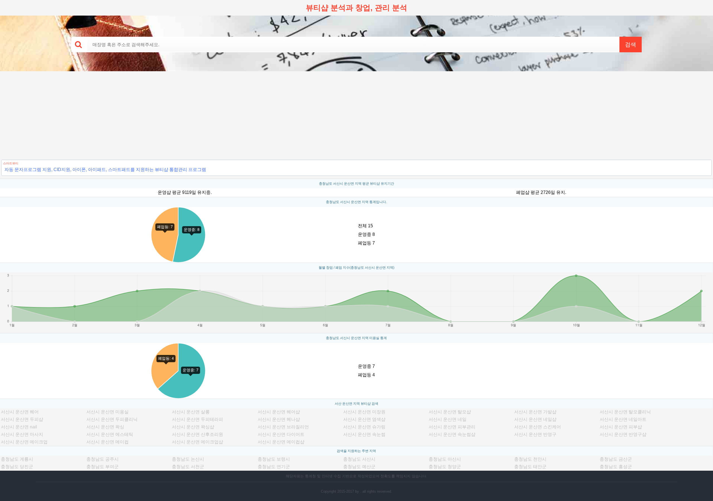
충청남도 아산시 (445, 459)
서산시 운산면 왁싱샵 (193, 427)
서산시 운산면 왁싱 (105, 427)
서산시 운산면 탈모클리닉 (625, 411)
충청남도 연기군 (274, 466)
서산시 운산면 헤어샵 (279, 411)
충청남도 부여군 (102, 466)
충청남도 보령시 (274, 459)
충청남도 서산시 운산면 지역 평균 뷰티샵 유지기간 (356, 184)
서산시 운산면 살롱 (191, 411)
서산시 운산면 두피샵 (22, 419)
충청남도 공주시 (102, 459)
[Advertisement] (356, 113)
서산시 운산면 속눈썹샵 (452, 434)
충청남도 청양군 (445, 466)
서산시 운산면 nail (19, 427)
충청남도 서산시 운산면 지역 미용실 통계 (356, 338)
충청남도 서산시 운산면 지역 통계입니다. (356, 202)
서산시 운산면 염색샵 (364, 419)
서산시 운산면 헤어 (20, 411)
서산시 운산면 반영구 (535, 434)
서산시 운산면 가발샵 (535, 411)
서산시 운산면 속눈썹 (364, 434)
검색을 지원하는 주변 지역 (356, 451)
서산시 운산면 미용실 (107, 411)
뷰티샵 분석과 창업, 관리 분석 (356, 8)
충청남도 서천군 (188, 466)
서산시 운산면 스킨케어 (537, 427)
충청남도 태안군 (530, 466)
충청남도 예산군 (359, 466)
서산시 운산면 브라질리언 (283, 427)
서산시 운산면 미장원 (364, 411)
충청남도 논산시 (188, 459)
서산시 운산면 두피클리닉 (112, 419)
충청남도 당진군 (17, 466)
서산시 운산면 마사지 (22, 434)
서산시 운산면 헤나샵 (279, 419)
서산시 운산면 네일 (448, 419)
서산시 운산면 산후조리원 (197, 434)
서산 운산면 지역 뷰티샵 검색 (356, 404)
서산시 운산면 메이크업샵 (197, 442)
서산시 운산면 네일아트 (623, 419)
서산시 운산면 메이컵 (107, 442)
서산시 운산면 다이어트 (281, 434)
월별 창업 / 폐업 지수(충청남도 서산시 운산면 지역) (356, 268)
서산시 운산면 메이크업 (24, 442)
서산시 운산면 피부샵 (621, 427)
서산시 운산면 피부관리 (452, 427)
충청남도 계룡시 (17, 459)
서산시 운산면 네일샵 (535, 419)
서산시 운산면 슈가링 (364, 427)
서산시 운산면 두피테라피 (197, 419)
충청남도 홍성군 (616, 466)
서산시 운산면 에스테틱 (109, 434)
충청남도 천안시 (530, 459)
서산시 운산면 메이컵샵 (281, 442)
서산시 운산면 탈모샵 (450, 411)
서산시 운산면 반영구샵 (623, 434)
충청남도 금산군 (616, 459)
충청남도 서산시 (359, 459)
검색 (630, 44)
